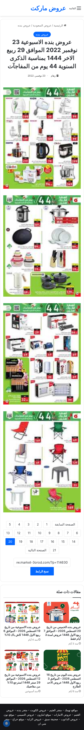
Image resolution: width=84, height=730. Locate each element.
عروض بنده (24, 25)
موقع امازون (44, 714)
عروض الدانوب (69, 719)
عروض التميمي (25, 714)
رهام (53, 75)
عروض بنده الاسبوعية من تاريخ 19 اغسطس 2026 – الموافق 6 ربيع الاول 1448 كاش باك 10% (21, 630)
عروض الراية (34, 719)
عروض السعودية (42, 25)
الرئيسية (59, 25)
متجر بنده (22, 710)
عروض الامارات (62, 714)
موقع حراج (18, 719)
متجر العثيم (55, 710)
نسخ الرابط (42, 571)
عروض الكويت (38, 710)
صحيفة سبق (51, 719)
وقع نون (8, 714)
